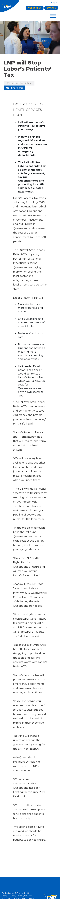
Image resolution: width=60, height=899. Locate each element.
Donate (51, 8)
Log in (54, 2)
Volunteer (34, 8)
